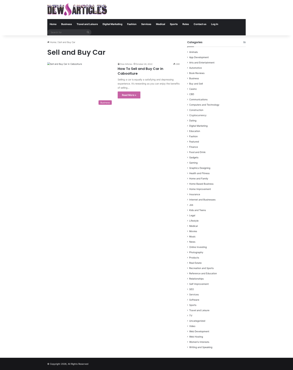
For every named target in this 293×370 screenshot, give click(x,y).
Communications (198, 99)
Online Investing (198, 247)
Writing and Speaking (200, 347)
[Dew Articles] (77, 9)
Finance (193, 147)
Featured (194, 141)
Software (194, 299)
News (192, 241)
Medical (160, 24)
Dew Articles (126, 64)
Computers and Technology (204, 104)
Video (192, 326)
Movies (193, 231)
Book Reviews (196, 73)
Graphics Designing (199, 168)
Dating (192, 120)
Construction (196, 110)
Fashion (131, 24)
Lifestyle (194, 220)
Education (194, 131)
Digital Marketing (112, 24)
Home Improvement (200, 189)
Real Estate (195, 263)
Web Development (199, 331)
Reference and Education (203, 273)
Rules (185, 24)
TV (190, 315)
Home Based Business (201, 183)
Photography (196, 252)
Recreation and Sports (201, 268)
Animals (193, 52)
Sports (174, 24)
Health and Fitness (199, 173)
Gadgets (193, 157)
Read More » (129, 95)
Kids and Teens (197, 210)
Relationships (196, 278)
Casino (193, 89)
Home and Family (198, 178)
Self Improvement (199, 284)
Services (146, 24)
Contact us (200, 24)
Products (194, 257)
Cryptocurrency (198, 115)
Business (66, 24)
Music (192, 236)
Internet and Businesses (202, 199)
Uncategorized (197, 320)
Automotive (195, 67)
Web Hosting (196, 336)
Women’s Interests (199, 342)
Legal (192, 215)
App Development (199, 57)
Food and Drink (197, 152)
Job (191, 205)
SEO (191, 289)
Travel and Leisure (87, 24)
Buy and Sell (196, 83)
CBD (191, 94)
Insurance (194, 194)
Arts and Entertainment (201, 62)
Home (53, 24)
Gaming (193, 162)
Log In (214, 24)
